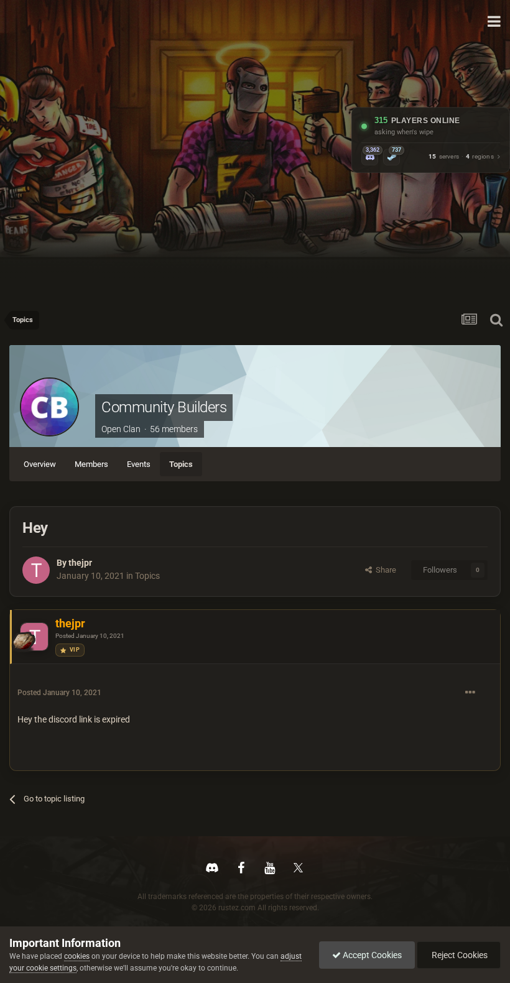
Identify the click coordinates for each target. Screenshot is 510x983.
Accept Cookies (371, 955)
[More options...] (470, 692)
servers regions (461, 157)
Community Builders (163, 407)
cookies (77, 956)
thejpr (80, 563)
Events (139, 464)
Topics (181, 464)
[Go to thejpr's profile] (36, 570)
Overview (40, 464)
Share (384, 570)
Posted (89, 635)
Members (91, 464)
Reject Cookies (459, 955)
